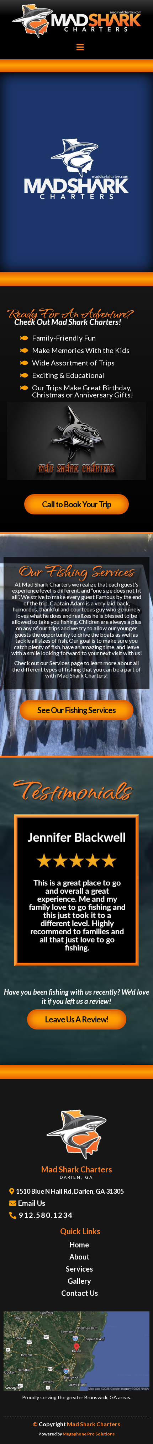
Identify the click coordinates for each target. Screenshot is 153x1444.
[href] (76, 1351)
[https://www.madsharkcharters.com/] (76, 21)
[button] (79, 47)
